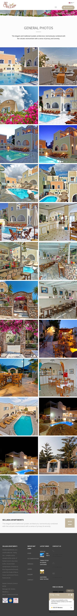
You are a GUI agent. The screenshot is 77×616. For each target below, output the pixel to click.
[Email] (71, 595)
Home (4, 13)
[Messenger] (69, 595)
